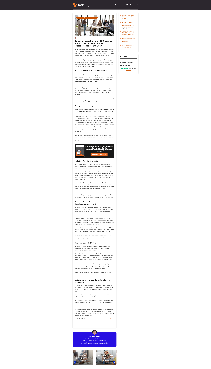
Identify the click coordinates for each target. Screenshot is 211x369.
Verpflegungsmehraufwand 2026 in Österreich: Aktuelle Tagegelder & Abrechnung (128, 33)
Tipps (83, 325)
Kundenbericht (113, 4)
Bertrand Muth (94, 336)
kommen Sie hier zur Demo (106, 319)
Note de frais (79, 325)
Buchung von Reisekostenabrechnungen (87, 17)
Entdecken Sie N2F (123, 4)
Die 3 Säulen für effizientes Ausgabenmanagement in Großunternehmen (128, 47)
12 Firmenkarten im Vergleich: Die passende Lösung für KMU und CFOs (128, 17)
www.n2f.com (128, 70)
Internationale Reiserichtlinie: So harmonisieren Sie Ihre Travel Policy (128, 40)
